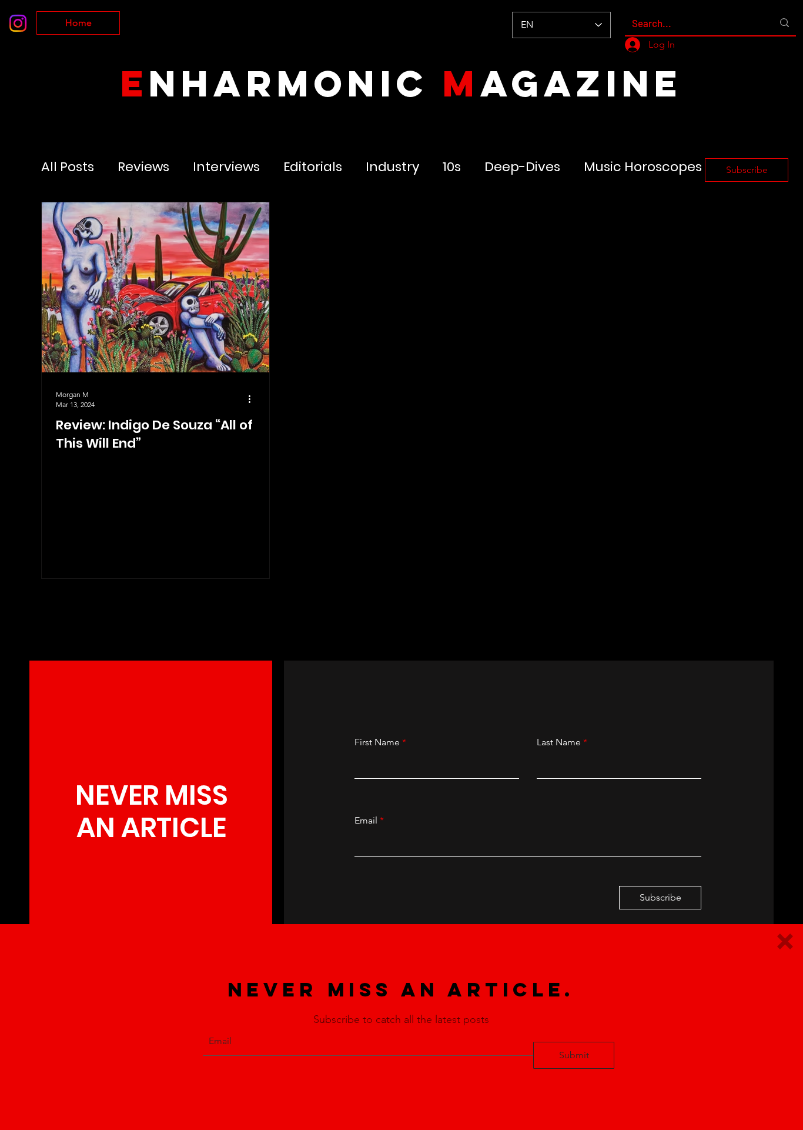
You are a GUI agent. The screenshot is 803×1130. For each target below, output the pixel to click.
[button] (785, 941)
